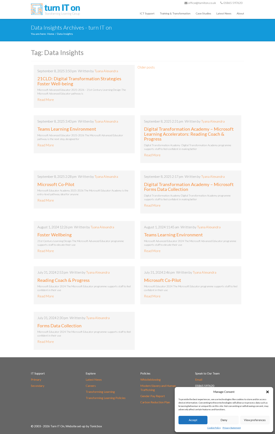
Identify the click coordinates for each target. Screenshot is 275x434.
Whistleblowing (150, 379)
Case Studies (203, 13)
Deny (224, 420)
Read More (45, 100)
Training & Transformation (175, 13)
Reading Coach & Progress (63, 280)
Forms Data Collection (59, 325)
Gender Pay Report (152, 396)
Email (198, 379)
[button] (267, 392)
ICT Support (147, 13)
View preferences (255, 420)
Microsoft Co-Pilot (55, 184)
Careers (91, 385)
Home (50, 33)
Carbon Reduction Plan (155, 402)
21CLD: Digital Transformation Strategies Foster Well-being (79, 81)
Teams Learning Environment (66, 129)
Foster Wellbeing (54, 234)
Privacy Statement (232, 427)
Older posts (146, 67)
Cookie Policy (214, 427)
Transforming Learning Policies (106, 398)
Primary (36, 379)
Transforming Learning (100, 391)
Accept (193, 420)
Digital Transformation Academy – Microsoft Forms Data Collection (189, 187)
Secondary (37, 385)
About (240, 13)
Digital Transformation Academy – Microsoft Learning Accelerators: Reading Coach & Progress (189, 133)
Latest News (223, 13)
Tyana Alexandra (106, 71)
